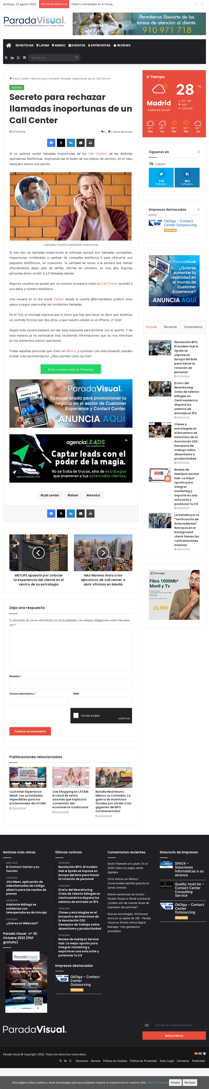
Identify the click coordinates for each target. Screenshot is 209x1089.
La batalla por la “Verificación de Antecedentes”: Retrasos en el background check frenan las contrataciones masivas (186, 530)
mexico (94, 495)
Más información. (158, 1082)
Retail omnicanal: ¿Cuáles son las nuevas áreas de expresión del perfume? (129, 903)
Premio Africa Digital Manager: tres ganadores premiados (127, 927)
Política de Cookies (115, 1060)
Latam (44, 45)
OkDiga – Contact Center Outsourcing (180, 223)
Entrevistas (100, 45)
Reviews (123, 45)
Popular (151, 327)
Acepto (175, 1082)
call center (51, 495)
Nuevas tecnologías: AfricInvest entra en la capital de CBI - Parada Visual (129, 918)
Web (76, 693)
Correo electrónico (22, 693)
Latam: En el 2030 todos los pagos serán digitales (128, 868)
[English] (200, 1053)
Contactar (183, 1060)
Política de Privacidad (143, 1060)
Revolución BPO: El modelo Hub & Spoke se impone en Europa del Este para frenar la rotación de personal (186, 357)
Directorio (82, 1060)
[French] (204, 1053)
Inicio (15, 78)
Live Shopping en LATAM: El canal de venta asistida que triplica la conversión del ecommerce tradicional (70, 799)
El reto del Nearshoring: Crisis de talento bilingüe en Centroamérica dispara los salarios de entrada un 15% (186, 398)
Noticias (26, 45)
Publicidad (198, 1060)
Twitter (59, 299)
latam (74, 495)
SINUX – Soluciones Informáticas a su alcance (189, 869)
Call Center (109, 283)
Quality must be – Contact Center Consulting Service (189, 890)
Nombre (15, 676)
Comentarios (193, 327)
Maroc (60, 45)
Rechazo (190, 1082)
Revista (95, 1060)
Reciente (170, 327)
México (71, 351)
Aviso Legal (167, 1060)
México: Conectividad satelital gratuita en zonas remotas (128, 883)
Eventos (78, 45)
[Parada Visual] (35, 22)
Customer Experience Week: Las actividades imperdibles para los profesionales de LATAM (27, 797)
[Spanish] (196, 1053)
